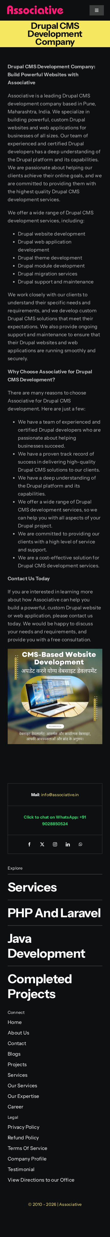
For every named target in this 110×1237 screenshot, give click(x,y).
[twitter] (42, 844)
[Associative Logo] (35, 8)
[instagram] (55, 844)
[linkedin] (68, 844)
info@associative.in (60, 794)
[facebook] (29, 844)
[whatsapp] (80, 844)
